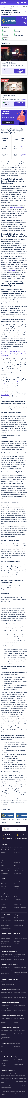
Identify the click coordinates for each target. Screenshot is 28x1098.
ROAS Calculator (17, 862)
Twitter (2, 883)
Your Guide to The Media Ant (7, 847)
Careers (16, 855)
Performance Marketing (6, 920)
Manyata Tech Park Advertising (18, 1021)
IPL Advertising (4, 1060)
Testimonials (3, 852)
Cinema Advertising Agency (7, 1078)
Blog (2, 881)
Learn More (7, 122)
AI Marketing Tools (5, 870)
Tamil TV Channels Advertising (20, 938)
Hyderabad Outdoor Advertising (5, 1038)
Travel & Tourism (17, 899)
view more (23, 67)
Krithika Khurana (18, 1049)
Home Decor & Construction (20, 907)
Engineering (3, 909)
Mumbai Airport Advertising (20, 967)
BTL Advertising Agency (6, 1087)
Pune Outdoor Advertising (19, 1033)
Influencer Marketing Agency (20, 1078)
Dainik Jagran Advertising (6, 997)
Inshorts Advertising (18, 925)
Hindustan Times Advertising (20, 997)
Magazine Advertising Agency (7, 1075)
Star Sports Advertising (6, 946)
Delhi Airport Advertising (6, 969)
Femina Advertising (18, 1008)
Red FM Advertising (5, 956)
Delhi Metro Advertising (19, 1018)
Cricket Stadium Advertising (7, 1018)
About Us (21, 835)
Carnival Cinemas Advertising (7, 984)
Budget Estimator (4, 873)
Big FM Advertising (18, 956)
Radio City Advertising (19, 959)
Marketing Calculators (5, 868)
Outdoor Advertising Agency (7, 1085)
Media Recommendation (19, 868)
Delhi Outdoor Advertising (19, 1030)
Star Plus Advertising (5, 943)
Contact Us (8, 835)
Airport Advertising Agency (7, 1073)
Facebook (16, 881)
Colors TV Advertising (18, 943)
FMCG (2, 902)
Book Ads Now (23, 147)
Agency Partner (22, 838)
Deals (2, 855)
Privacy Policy (17, 852)
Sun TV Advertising (18, 936)
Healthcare (3, 907)
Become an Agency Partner (20, 847)
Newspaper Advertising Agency (6, 1081)
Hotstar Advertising (5, 925)
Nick (2, 1046)
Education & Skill (17, 904)
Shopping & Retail (5, 896)
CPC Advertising (4, 917)
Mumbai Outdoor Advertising (7, 1030)
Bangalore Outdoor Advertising (5, 1033)
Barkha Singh (4, 1049)
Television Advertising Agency (20, 1081)
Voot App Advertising (5, 922)
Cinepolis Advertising (18, 981)
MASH (2, 865)
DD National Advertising (6, 936)
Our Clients (8, 838)
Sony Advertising (17, 941)
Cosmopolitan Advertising (19, 1005)
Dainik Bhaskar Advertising (20, 992)
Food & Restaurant (5, 899)
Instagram (3, 886)
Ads (15, 865)
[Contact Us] (18, 3)
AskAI (23, 11)
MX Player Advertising (19, 920)
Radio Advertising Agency (19, 1075)
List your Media (17, 849)
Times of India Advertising (6, 992)
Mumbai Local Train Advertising (5, 1021)
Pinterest (16, 886)
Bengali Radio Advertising (6, 959)
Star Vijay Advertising (5, 938)
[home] (3, 3)
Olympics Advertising (18, 1064)
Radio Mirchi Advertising (6, 954)
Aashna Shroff (4, 1051)
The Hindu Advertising (5, 995)
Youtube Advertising (18, 922)
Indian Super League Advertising (5, 1064)
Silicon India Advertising (6, 1010)
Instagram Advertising (5, 928)
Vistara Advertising (5, 973)
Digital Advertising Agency (19, 1073)
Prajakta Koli (17, 1046)
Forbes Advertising (5, 1005)
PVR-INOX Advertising (6, 981)
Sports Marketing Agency (19, 1085)
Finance (3, 904)
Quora (2, 889)
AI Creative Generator (18, 870)
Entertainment (17, 902)
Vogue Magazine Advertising (20, 1010)
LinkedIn (16, 883)
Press (15, 889)
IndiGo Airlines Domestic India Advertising (20, 973)
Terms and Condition (5, 849)
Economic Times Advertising (20, 995)
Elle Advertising (4, 1008)
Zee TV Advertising (5, 941)
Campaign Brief (4, 862)
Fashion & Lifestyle (18, 896)
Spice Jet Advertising (18, 969)
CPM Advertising (17, 917)
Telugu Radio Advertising (19, 954)
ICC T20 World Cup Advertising (18, 1060)
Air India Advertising (5, 967)
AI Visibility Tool (17, 873)
